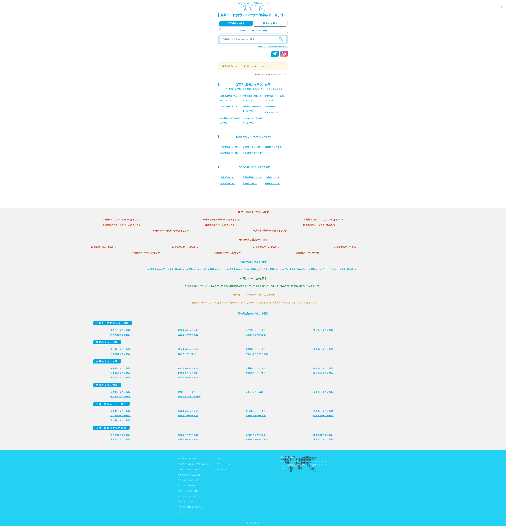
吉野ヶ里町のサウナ (252, 177)
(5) (273, 147)
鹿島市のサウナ (272, 183)
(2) (252, 153)
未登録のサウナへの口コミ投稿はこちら (271, 75)
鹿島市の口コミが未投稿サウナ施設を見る (273, 46)
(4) (229, 153)
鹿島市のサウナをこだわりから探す (254, 30)
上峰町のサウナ (227, 177)
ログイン (500, 7)
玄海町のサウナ (250, 183)
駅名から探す (270, 23)
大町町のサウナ (272, 177)
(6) (229, 147)
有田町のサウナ (227, 183)
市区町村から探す (236, 23)
